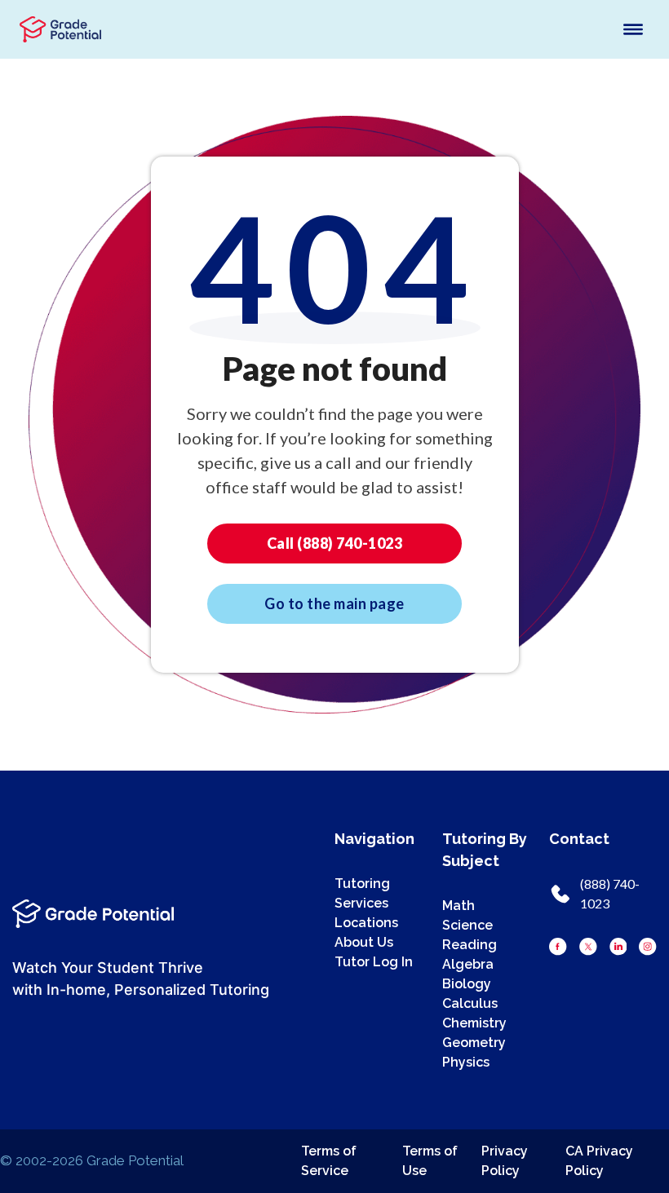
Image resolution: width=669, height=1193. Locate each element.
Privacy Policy (504, 1160)
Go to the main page (334, 603)
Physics (466, 1062)
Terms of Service (329, 1160)
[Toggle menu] (633, 29)
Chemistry (474, 1023)
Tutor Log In (373, 962)
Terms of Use (430, 1160)
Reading (469, 944)
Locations (366, 922)
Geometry (474, 1042)
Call (335, 543)
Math (458, 905)
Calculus (470, 1003)
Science (467, 925)
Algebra (468, 964)
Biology (466, 984)
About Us (363, 942)
